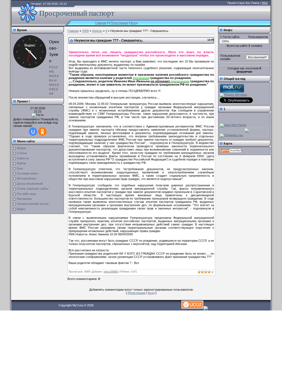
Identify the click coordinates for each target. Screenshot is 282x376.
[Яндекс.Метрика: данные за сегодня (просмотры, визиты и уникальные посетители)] (233, 95)
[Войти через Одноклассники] (42, 131)
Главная (100, 22)
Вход (134, 22)
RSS (265, 2)
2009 (85, 30)
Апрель (97, 30)
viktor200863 (111, 271)
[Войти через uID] (33, 131)
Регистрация (119, 22)
